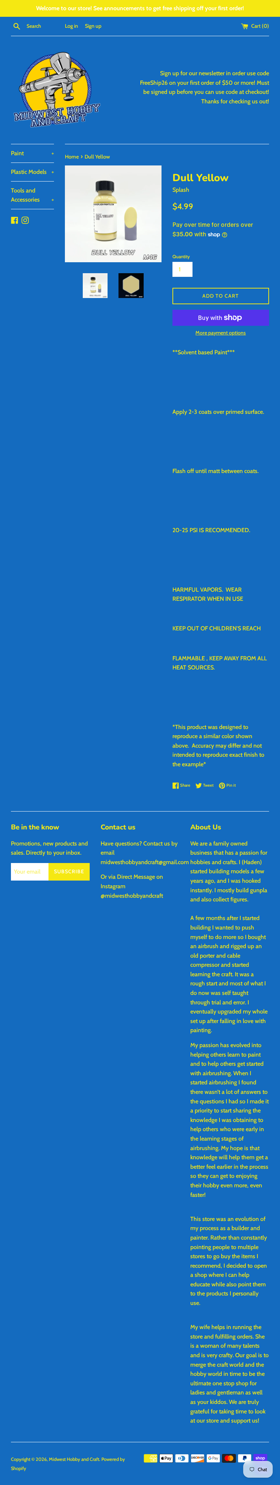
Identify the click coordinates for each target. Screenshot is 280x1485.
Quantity (181, 256)
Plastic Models (32, 171)
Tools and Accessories (32, 195)
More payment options (220, 332)
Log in (71, 26)
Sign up (93, 26)
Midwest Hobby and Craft (74, 1459)
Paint (32, 153)
